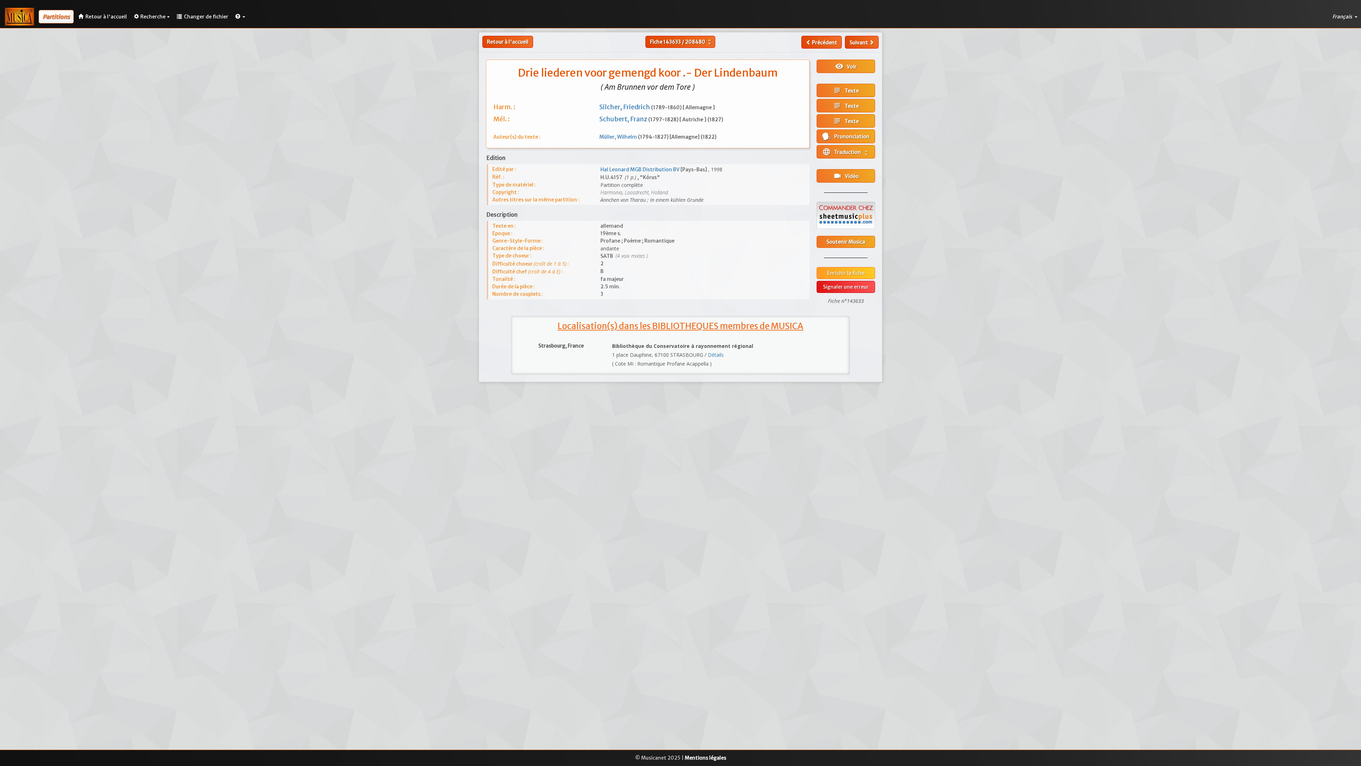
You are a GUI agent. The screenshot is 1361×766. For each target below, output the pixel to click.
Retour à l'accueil (507, 42)
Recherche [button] (153, 16)
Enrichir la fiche (845, 273)
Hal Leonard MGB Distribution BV (640, 169)
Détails (716, 354)
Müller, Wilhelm (618, 137)
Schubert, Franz (623, 119)
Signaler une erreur (846, 287)
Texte (846, 90)
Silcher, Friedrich (625, 107)
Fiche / (681, 42)
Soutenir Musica (846, 242)
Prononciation (850, 136)
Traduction (845, 152)
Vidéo (846, 176)
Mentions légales (705, 758)
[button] (240, 17)
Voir (846, 66)
